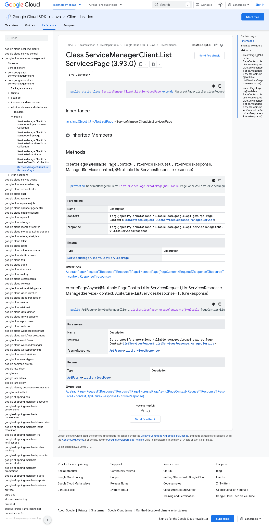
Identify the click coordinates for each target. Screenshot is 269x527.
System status (119, 489)
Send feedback (209, 55)
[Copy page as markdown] (153, 64)
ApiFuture (116, 350)
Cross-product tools (103, 4)
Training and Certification (179, 496)
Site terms (97, 510)
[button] (25, 58)
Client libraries (80, 16)
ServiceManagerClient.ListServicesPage (98, 258)
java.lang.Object (76, 121)
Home (69, 45)
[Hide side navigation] (47, 520)
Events (220, 477)
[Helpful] (216, 45)
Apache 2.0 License (73, 439)
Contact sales (66, 489)
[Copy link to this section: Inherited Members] (116, 135)
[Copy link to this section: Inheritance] (94, 111)
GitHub (167, 470)
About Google (66, 510)
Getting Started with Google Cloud (184, 477)
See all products (68, 470)
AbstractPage (103, 121)
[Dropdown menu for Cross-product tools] (122, 4)
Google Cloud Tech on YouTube (235, 496)
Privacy (82, 510)
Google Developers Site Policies (125, 439)
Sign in (259, 4)
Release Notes (119, 483)
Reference (49, 25)
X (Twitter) (223, 483)
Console (206, 4)
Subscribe (223, 519)
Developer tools (109, 45)
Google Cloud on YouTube (232, 489)
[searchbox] (26, 38)
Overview (11, 25)
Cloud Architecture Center (179, 489)
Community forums (122, 470)
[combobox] (172, 4)
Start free (253, 17)
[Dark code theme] (214, 86)
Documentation (86, 45)
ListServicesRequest (138, 220)
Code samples (172, 483)
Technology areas (64, 4)
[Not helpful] (222, 45)
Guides (30, 25)
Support (115, 477)
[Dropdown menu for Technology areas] (81, 4)
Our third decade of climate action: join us (161, 510)
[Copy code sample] (220, 86)
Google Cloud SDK (29, 16)
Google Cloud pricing (70, 477)
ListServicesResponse (172, 220)
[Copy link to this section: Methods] (90, 152)
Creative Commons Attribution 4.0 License (164, 435)
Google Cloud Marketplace (74, 483)
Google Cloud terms (120, 510)
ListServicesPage (96, 377)
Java (57, 16)
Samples (69, 25)
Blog (219, 470)
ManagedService (202, 220)
